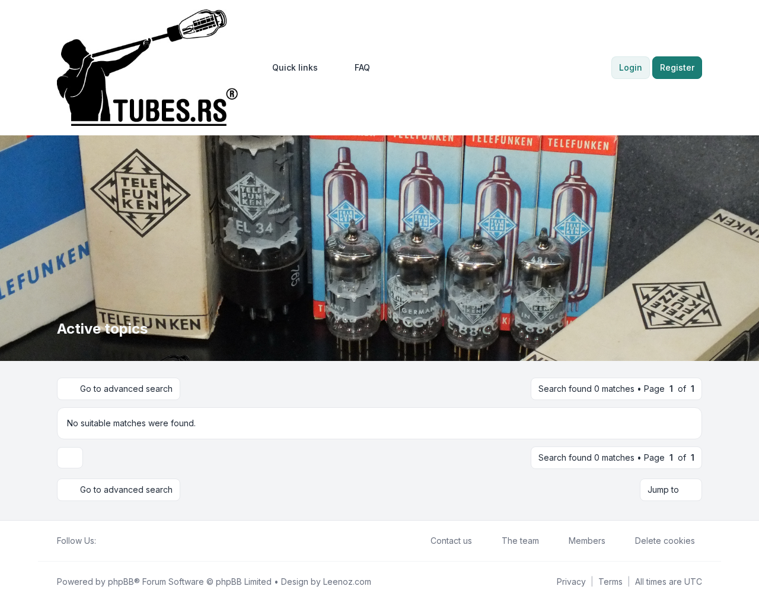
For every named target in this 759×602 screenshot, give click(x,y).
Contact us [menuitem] (451, 541)
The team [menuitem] (520, 541)
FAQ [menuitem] (362, 67)
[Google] (131, 540)
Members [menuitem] (587, 541)
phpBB (121, 581)
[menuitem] (290, 67)
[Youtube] (122, 540)
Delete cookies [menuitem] (665, 541)
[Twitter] (112, 540)
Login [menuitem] (630, 67)
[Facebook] (103, 540)
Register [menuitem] (677, 67)
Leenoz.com (347, 581)
